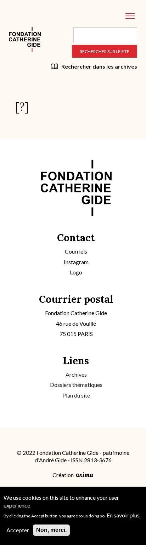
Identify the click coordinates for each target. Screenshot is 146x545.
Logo (76, 272)
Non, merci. (51, 530)
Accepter (17, 530)
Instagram (76, 262)
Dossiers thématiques (76, 384)
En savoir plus (123, 515)
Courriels (76, 251)
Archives (76, 374)
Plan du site (76, 395)
